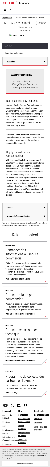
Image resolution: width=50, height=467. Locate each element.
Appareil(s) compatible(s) (18, 216)
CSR (4, 426)
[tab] (25, 61)
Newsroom (38, 419)
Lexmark (6, 411)
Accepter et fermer (25, 463)
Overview (11, 61)
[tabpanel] (25, 134)
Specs (9, 207)
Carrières (6, 422)
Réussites (38, 423)
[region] (25, 456)
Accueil (31, 3)
